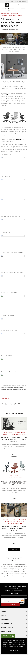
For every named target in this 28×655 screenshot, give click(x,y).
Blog (6, 8)
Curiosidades (5, 13)
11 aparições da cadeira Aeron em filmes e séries (11, 22)
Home (2, 8)
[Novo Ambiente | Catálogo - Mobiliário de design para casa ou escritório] (7, 5)
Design (13, 519)
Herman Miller (15, 13)
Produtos (4, 15)
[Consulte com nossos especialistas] (8, 636)
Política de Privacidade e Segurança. (17, 646)
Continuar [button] (14, 650)
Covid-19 (5, 519)
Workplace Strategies (15, 15)
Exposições (21, 519)
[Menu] (2, 5)
